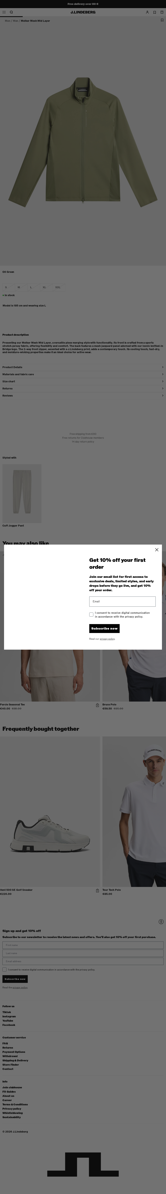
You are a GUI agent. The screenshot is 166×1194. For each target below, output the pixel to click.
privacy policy (107, 639)
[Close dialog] (156, 549)
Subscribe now (104, 628)
